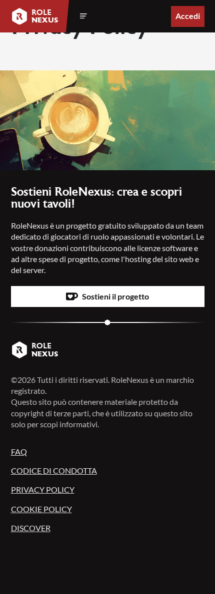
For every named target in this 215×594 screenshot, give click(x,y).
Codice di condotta (54, 470)
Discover (30, 528)
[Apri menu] (83, 16)
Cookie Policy (41, 509)
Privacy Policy (42, 489)
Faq (19, 451)
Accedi (188, 15)
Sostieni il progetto (115, 296)
